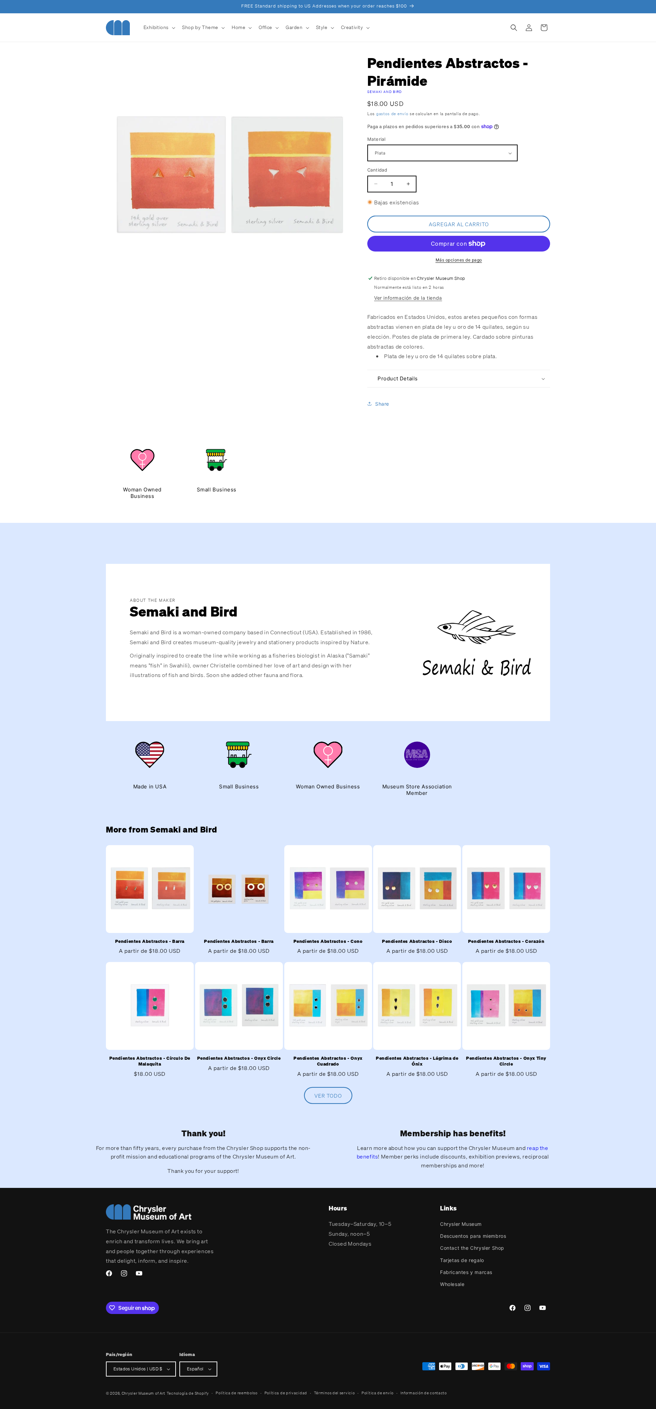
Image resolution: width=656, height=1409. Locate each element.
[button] (158, 27)
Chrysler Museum (461, 1224)
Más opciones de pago (459, 259)
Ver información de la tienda (408, 298)
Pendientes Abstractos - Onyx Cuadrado (328, 1061)
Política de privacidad (285, 1393)
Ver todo (328, 1095)
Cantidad (377, 170)
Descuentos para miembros (473, 1236)
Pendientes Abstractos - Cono (328, 941)
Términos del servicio (334, 1393)
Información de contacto (423, 1393)
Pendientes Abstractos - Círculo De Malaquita (149, 1061)
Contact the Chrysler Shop (472, 1248)
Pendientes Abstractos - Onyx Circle (239, 1058)
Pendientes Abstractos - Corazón (506, 941)
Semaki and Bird (384, 92)
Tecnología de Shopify (188, 1393)
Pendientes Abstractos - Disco (417, 941)
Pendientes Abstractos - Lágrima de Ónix (417, 1061)
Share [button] (382, 404)
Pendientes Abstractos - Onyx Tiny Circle (506, 1061)
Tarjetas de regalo (462, 1260)
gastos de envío (392, 113)
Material (376, 139)
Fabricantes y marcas (466, 1272)
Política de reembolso (237, 1393)
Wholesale (452, 1284)
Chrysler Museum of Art (143, 1393)
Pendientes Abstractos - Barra (149, 941)
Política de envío (377, 1393)
